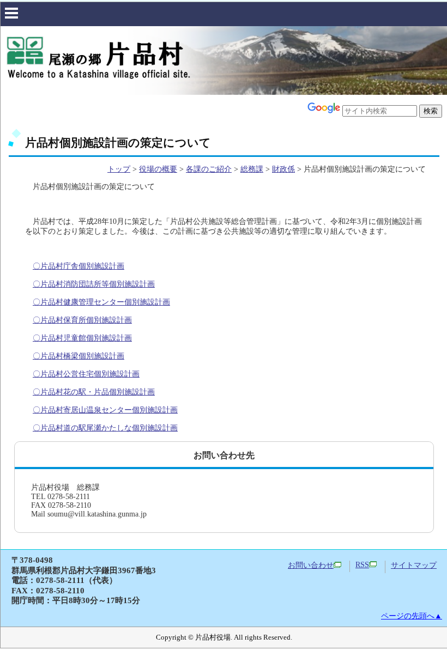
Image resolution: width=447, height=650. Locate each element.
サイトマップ (414, 565)
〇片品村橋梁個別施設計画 (78, 356)
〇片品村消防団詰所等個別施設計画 (94, 284)
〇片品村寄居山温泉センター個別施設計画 (105, 410)
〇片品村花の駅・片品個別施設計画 (94, 392)
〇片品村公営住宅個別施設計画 (86, 374)
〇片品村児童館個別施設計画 (82, 338)
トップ (118, 169)
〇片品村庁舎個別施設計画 (78, 266)
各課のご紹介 (209, 169)
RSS (362, 565)
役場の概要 (158, 169)
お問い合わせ (311, 565)
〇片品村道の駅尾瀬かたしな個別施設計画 (105, 428)
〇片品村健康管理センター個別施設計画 (101, 302)
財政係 (283, 169)
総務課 (251, 169)
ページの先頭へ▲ (411, 616)
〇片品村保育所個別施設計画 (82, 320)
